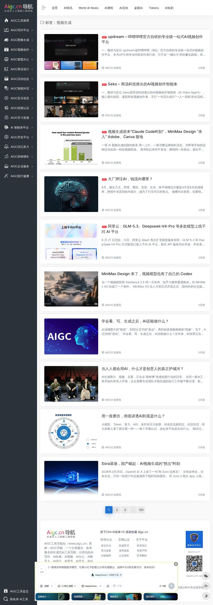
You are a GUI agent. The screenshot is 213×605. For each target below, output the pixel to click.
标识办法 (106, 545)
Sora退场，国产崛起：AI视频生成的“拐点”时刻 (141, 463)
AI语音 (68, 561)
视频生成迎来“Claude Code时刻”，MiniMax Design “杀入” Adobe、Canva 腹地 (152, 134)
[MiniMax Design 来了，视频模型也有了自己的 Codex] (71, 289)
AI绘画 (57, 556)
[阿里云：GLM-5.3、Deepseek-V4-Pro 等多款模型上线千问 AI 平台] (71, 241)
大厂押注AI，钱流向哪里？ (128, 179)
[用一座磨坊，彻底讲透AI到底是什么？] (71, 431)
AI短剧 (169, 8)
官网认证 (124, 539)
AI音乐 (80, 561)
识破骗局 (106, 555)
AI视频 (68, 556)
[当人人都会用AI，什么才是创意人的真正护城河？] (71, 384)
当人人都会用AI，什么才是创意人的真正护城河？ (143, 368)
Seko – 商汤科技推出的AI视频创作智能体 (140, 84)
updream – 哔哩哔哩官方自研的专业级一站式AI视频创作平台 (152, 39)
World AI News (88, 8)
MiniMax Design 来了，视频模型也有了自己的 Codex (147, 274)
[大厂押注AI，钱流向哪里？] (71, 194)
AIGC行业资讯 (113, 67)
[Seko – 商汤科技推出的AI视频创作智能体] (71, 99)
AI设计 (57, 561)
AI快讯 (68, 8)
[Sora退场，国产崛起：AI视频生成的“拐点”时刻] (71, 479)
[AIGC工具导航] (61, 535)
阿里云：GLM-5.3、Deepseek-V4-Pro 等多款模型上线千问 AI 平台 (154, 229)
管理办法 (106, 539)
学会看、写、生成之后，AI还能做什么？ (135, 321)
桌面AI (138, 8)
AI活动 (123, 8)
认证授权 (124, 555)
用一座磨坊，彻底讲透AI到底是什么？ (133, 416)
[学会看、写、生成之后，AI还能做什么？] (71, 336)
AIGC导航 (56, 548)
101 (141, 510)
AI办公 (80, 556)
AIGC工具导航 (53, 543)
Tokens (154, 8)
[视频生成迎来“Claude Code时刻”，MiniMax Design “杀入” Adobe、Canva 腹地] (71, 147)
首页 (55, 8)
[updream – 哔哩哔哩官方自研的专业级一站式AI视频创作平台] (71, 52)
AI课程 (109, 8)
